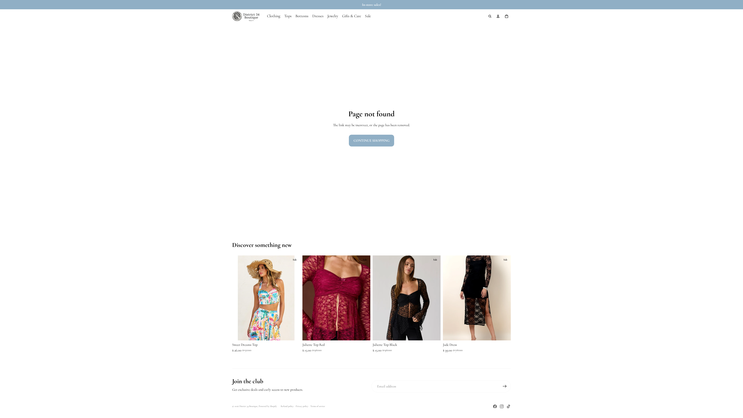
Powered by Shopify (268, 406)
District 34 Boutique (248, 406)
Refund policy (287, 406)
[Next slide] (294, 298)
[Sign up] (504, 386)
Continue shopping (371, 140)
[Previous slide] (238, 298)
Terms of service (317, 406)
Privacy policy (302, 406)
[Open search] (490, 16)
